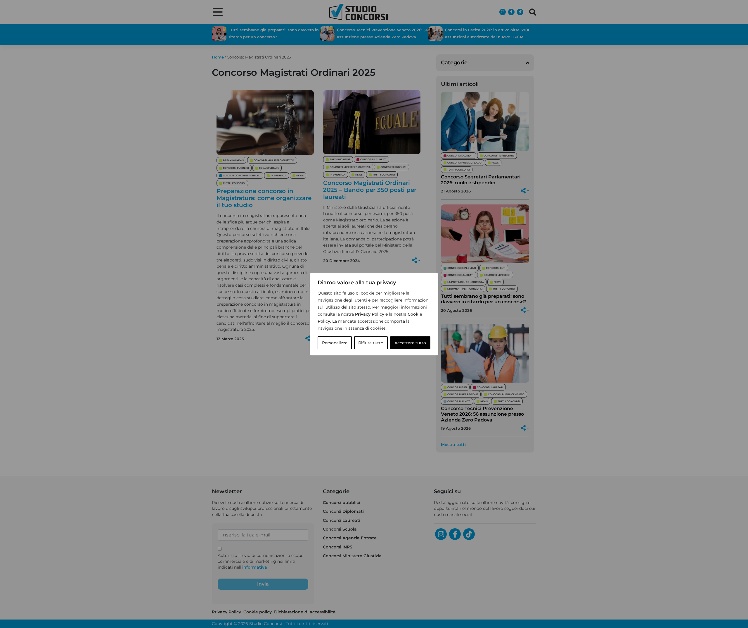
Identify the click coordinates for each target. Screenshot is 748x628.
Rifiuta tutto (370, 342)
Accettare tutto (410, 342)
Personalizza (334, 342)
